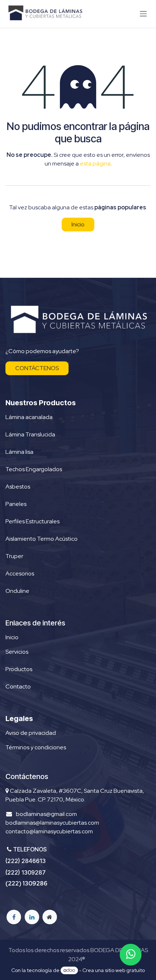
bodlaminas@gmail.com (46, 814)
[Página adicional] (49, 917)
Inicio (78, 224)
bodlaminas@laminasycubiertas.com (52, 822)
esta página (95, 163)
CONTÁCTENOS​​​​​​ (37, 368)
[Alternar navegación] (143, 14)
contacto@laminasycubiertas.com (49, 831)
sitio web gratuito (125, 970)
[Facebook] (14, 917)
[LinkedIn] (32, 917)
